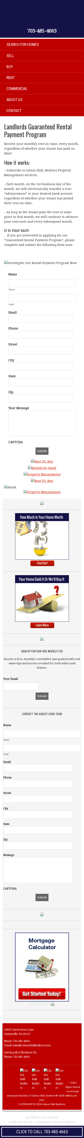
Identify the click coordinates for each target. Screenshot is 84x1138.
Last (11, 304)
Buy (9, 66)
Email (12, 312)
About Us (14, 99)
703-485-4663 (42, 31)
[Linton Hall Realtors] (24, 1087)
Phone (13, 328)
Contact (13, 110)
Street (12, 344)
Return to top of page (42, 1117)
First (12, 289)
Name (12, 274)
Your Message (18, 408)
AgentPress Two (47, 1122)
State (12, 376)
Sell (10, 55)
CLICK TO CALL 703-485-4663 (42, 1131)
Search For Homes (23, 44)
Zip (10, 392)
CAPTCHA (15, 442)
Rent (10, 77)
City (11, 360)
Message (8, 855)
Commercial (16, 88)
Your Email (10, 678)
